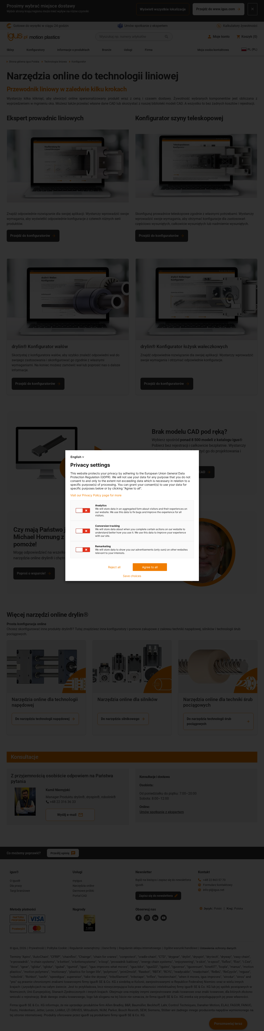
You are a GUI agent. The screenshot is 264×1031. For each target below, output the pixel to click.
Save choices (132, 576)
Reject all (114, 567)
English (76, 457)
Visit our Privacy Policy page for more (95, 495)
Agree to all (150, 567)
